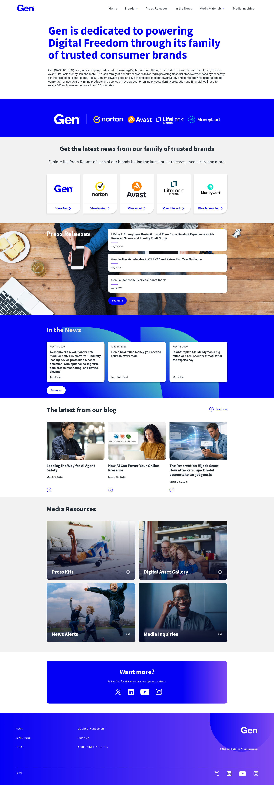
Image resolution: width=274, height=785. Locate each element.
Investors (23, 738)
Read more (221, 409)
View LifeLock (172, 208)
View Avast (135, 208)
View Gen (61, 208)
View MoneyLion (208, 208)
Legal (20, 747)
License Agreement (92, 728)
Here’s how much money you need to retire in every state (136, 354)
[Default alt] (249, 730)
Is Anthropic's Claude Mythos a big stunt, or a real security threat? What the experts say (197, 356)
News (19, 728)
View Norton (98, 208)
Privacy (83, 738)
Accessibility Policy (93, 747)
